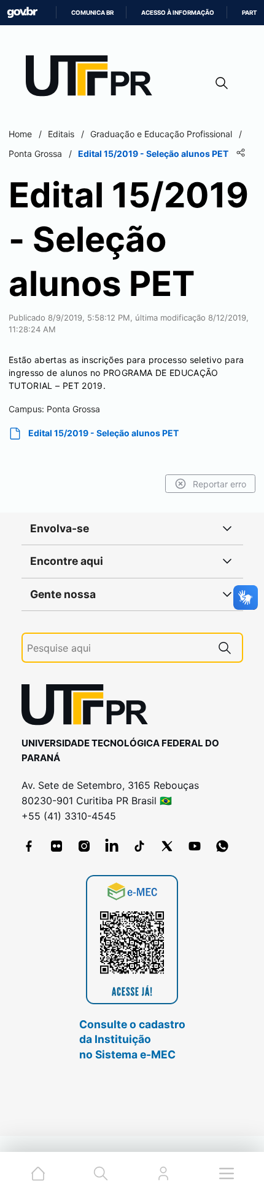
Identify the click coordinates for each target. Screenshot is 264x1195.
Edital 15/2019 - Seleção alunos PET (103, 433)
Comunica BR (92, 12)
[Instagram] (84, 846)
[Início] (93, 78)
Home (20, 134)
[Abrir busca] (221, 83)
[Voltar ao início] (89, 707)
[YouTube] (194, 846)
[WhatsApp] (222, 846)
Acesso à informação (177, 12)
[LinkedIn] (111, 846)
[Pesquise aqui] (225, 647)
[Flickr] (56, 846)
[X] (167, 846)
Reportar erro (219, 484)
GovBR (22, 12)
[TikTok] (139, 846)
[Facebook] (28, 846)
